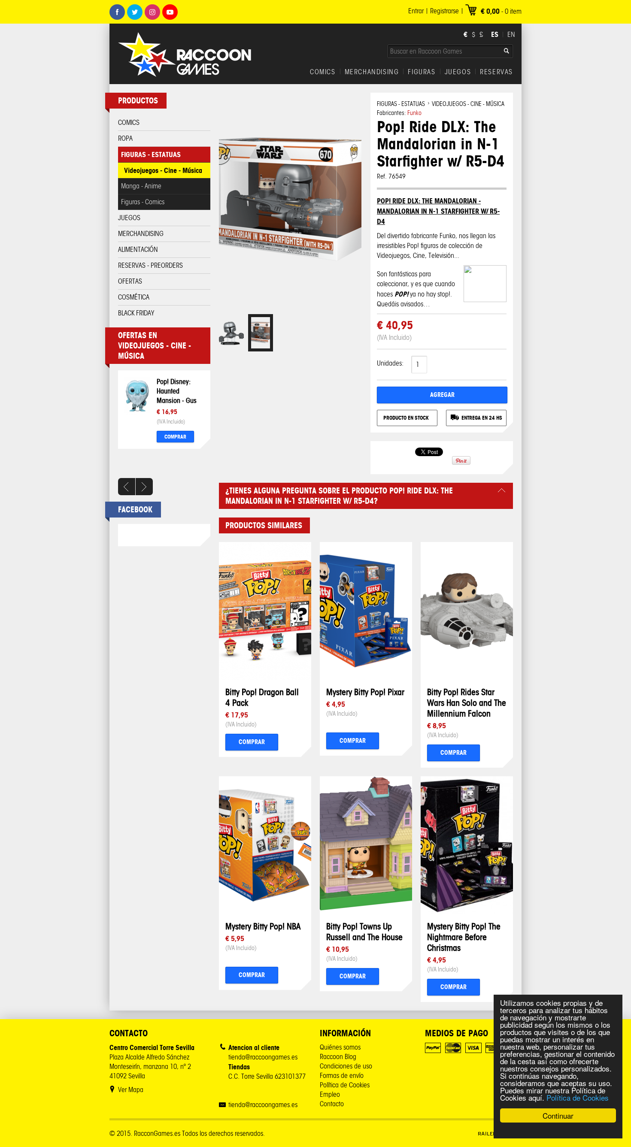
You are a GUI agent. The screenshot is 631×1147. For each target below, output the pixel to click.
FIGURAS (421, 72)
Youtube (170, 12)
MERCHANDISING (372, 72)
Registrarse (444, 11)
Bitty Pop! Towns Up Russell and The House (364, 931)
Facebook (117, 12)
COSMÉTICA (133, 297)
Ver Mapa (130, 1090)
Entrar (416, 11)
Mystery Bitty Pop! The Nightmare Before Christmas (464, 937)
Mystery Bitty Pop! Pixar (365, 692)
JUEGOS (458, 72)
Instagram (152, 12)
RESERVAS (496, 72)
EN (511, 34)
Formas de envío (342, 1075)
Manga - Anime (141, 186)
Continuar (558, 1115)
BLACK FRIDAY (136, 313)
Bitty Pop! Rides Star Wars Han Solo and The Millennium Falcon (466, 703)
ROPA (125, 138)
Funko (414, 113)
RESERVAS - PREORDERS (150, 265)
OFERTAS (130, 281)
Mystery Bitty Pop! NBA (262, 926)
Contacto (332, 1104)
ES (494, 34)
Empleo (330, 1094)
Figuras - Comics (142, 202)
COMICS (323, 72)
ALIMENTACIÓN (138, 249)
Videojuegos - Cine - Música (163, 170)
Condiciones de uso (346, 1066)
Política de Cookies (577, 1097)
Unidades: (390, 363)
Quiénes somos (340, 1047)
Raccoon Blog (338, 1057)
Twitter (135, 12)
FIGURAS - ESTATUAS (151, 154)
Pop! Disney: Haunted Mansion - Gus (177, 391)
